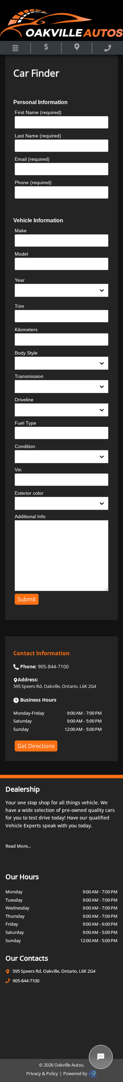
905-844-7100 (26, 981)
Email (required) (32, 159)
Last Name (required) (38, 135)
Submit (26, 599)
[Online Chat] (101, 1057)
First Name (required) (38, 112)
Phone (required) (33, 182)
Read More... (18, 846)
